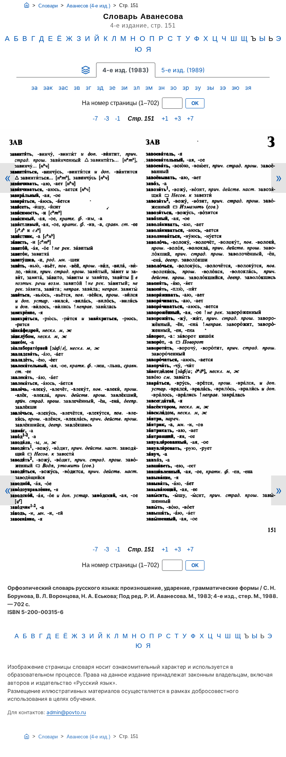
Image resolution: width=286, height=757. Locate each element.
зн (162, 87)
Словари (48, 6)
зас (64, 87)
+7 (190, 118)
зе (113, 87)
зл (137, 87)
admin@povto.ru (66, 712)
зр (186, 87)
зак (49, 87)
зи (125, 87)
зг (89, 87)
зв (78, 87)
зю (236, 87)
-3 (106, 118)
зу (199, 87)
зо (174, 87)
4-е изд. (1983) (125, 70)
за (35, 87)
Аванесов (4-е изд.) (88, 6)
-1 (117, 118)
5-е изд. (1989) (183, 70)
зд (101, 87)
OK (194, 103)
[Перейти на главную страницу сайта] (26, 5)
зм (150, 87)
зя (249, 87)
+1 (165, 118)
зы (211, 87)
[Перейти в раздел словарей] (85, 70)
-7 (95, 118)
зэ (224, 87)
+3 (177, 118)
